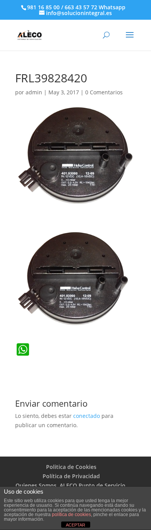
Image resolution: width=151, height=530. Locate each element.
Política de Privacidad (71, 476)
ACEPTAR (75, 525)
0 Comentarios (104, 92)
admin (34, 92)
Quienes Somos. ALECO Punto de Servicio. (71, 485)
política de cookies (71, 514)
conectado (86, 415)
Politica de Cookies (71, 466)
